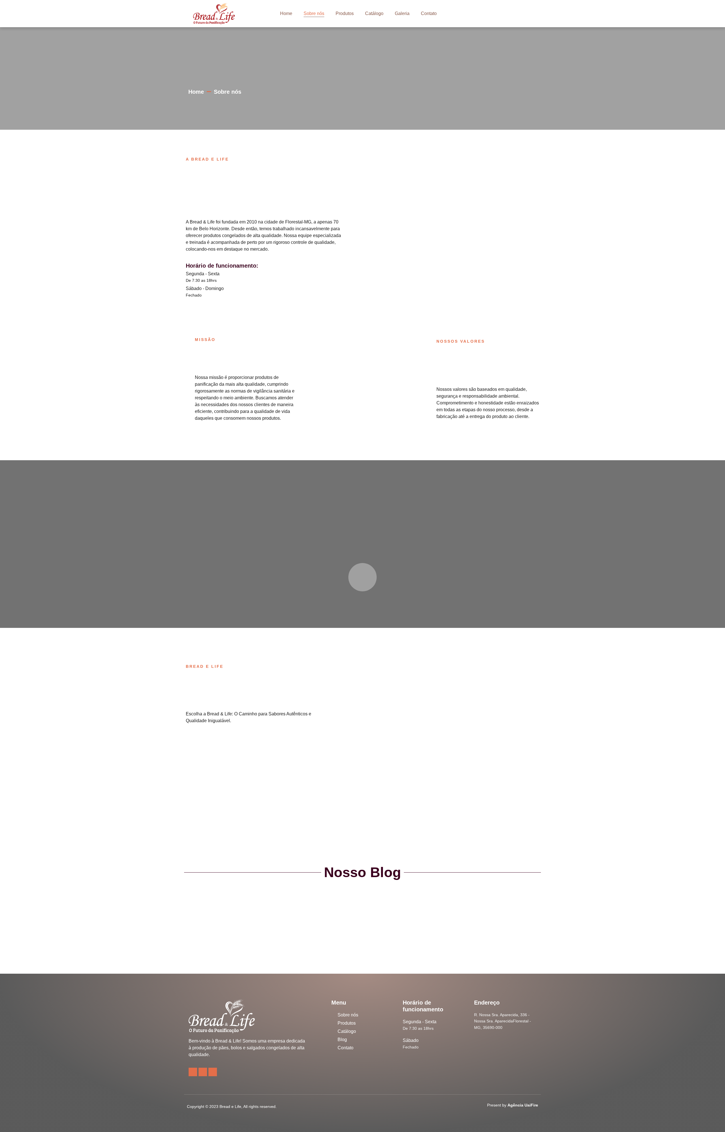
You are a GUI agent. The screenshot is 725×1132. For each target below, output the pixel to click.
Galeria (402, 13)
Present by (512, 1105)
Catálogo (374, 13)
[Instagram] (193, 1072)
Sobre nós (314, 13)
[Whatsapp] (203, 1072)
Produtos (345, 13)
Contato (429, 13)
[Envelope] (212, 1072)
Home (286, 13)
